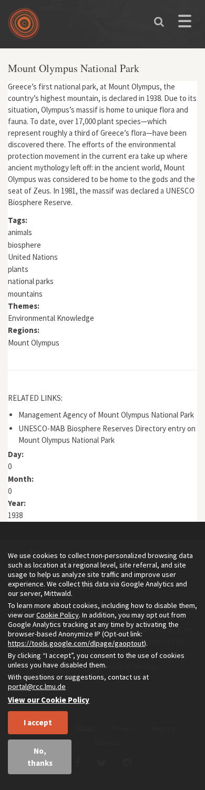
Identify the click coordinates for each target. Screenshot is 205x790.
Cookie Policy (57, 615)
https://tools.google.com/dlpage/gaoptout (76, 643)
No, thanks (40, 757)
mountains (25, 294)
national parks (31, 281)
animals (20, 232)
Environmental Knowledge (51, 318)
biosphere (24, 245)
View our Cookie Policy (48, 700)
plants (18, 269)
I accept (38, 722)
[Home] (26, 27)
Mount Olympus (33, 343)
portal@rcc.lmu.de (37, 686)
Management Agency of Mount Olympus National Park (106, 415)
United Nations (33, 257)
